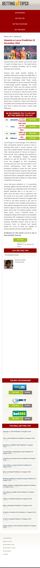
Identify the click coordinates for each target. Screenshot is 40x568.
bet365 (12, 133)
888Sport (13, 138)
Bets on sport (7, 541)
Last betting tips (20, 250)
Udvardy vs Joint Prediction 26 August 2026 (17, 431)
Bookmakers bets (8, 544)
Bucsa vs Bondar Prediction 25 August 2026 (17, 472)
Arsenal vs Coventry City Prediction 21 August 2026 (19, 512)
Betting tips (20, 18)
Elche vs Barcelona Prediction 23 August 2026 (17, 505)
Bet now (33, 119)
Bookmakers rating (9, 548)
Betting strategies (20, 24)
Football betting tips (20, 426)
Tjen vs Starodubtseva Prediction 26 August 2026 (19, 438)
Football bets (7, 538)
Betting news (20, 30)
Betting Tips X (8, 36)
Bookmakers (20, 13)
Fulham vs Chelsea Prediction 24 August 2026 (17, 499)
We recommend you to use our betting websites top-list (20, 114)
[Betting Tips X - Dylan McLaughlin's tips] (15, 3)
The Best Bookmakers (20, 380)
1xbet (12, 127)
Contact (5, 554)
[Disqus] (20, 297)
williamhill (14, 120)
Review (27, 392)
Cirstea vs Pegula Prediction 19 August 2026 (17, 519)
